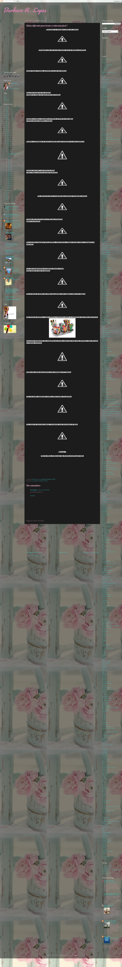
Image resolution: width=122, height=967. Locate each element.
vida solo (104, 847)
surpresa (104, 793)
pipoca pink (104, 665)
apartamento (105, 349)
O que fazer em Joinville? (108, 100)
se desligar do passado (107, 736)
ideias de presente (106, 550)
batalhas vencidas (106, 359)
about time (104, 318)
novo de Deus (105, 615)
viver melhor (105, 212)
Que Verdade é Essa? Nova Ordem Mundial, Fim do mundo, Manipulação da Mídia (12, 290)
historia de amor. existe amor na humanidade (110, 540)
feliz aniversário (106, 177)
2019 (6, 119)
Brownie (104, 240)
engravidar (104, 483)
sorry (103, 786)
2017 (6, 123)
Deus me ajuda (105, 250)
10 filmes (104, 217)
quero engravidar (106, 706)
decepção (104, 447)
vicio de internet (105, 836)
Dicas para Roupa (106, 91)
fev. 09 (9, 173)
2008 (6, 199)
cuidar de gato (105, 167)
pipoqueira (104, 667)
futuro (103, 528)
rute (103, 730)
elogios (103, 478)
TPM (103, 303)
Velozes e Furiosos (106, 312)
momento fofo (105, 589)
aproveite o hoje (105, 357)
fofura (103, 517)
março (8, 142)
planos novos (105, 670)
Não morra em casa (107, 147)
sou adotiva (104, 788)
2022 (6, 113)
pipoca (103, 659)
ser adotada (105, 749)
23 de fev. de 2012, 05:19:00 (43, 490)
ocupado (104, 629)
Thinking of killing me (107, 306)
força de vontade (106, 523)
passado (104, 637)
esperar (104, 175)
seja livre (104, 197)
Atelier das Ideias (9, 278)
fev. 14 (9, 167)
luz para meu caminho (107, 567)
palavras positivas (106, 635)
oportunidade (105, 631)
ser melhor (104, 758)
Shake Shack (105, 295)
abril (8, 140)
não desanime (105, 619)
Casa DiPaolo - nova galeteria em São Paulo (16, 259)
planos (103, 668)
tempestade (105, 803)
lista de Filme (105, 178)
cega (103, 386)
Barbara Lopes (13, 83)
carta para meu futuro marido (109, 379)
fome (103, 519)
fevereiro (9, 144)
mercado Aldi (105, 582)
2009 (6, 197)
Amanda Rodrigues (106, 225)
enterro (103, 487)
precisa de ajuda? (106, 682)
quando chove (105, 696)
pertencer (104, 657)
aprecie (103, 353)
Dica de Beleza (105, 82)
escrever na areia (106, 493)
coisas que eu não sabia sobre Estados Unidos (111, 404)
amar (103, 338)
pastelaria (104, 641)
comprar (104, 417)
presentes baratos (106, 687)
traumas (104, 814)
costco (103, 436)
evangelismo (105, 500)
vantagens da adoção (107, 823)
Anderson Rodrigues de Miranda (111, 894)
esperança (104, 495)
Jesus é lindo (105, 264)
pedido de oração (106, 644)
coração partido (105, 428)
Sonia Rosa (104, 297)
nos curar (104, 608)
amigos (103, 117)
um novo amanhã (106, 819)
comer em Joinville (106, 163)
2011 (6, 193)
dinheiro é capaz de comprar (108, 467)
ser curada (104, 754)
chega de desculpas (106, 388)
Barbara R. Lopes (24, 10)
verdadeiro (104, 834)
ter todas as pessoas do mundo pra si (111, 806)
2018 (6, 121)
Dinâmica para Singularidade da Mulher (111, 139)
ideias (103, 548)
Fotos (5, 98)
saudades (104, 193)
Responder (32, 496)
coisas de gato (105, 398)
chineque (104, 390)
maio (8, 137)
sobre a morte (105, 769)
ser (103, 747)
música (103, 604)
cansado (104, 373)
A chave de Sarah (106, 221)
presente (104, 190)
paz (103, 642)
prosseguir (104, 691)
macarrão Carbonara (107, 570)
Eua (103, 74)
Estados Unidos (105, 96)
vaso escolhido (105, 827)
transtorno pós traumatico (108, 810)
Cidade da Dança (106, 242)
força (103, 521)
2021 (6, 115)
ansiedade (104, 345)
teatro (103, 799)
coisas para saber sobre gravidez (110, 401)
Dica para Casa (105, 83)
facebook (104, 506)
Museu (103, 275)
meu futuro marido (106, 585)
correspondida (105, 432)
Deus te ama (105, 109)
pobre (103, 672)
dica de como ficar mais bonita (109, 463)
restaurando (105, 722)
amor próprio (105, 340)
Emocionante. (105, 256)
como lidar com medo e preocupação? (110, 411)
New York (104, 277)
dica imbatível (105, 104)
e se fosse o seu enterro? (108, 474)
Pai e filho (104, 284)
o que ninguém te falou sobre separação (109, 623)
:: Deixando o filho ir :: (16, 279)
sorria (103, 206)
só (102, 797)
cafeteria (104, 372)
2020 (6, 117)
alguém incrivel (105, 334)
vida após (104, 838)
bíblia (103, 364)
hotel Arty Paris (106, 546)
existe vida (104, 502)
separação (104, 199)
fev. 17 (9, 161)
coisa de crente (105, 396)
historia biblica (105, 537)
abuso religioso (105, 321)
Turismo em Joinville (107, 308)
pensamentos (105, 188)
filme (103, 108)
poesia (103, 676)
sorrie (103, 784)
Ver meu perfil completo (14, 88)
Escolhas (104, 141)
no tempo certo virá (106, 606)
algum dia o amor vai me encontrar (110, 331)
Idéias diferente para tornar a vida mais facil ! (15, 154)
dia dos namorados (106, 462)
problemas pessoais (106, 689)
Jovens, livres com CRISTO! (110, 921)
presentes (104, 685)
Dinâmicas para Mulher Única (109, 72)
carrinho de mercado (107, 375)
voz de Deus (105, 859)
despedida (104, 456)
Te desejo (104, 304)
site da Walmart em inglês (108, 767)
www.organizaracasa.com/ (11, 214)
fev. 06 (9, 180)
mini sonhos (105, 587)
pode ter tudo (105, 674)
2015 (6, 128)
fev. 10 (9, 171)
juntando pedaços (106, 561)
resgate (104, 719)
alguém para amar (106, 152)
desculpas (104, 450)
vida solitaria (105, 845)
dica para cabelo (105, 173)
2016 (6, 125)
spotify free (105, 790)
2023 (6, 111)
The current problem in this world (111, 895)
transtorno (104, 808)
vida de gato (105, 210)
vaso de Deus (105, 825)
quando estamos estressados (109, 698)
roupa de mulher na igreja (108, 728)
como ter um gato (106, 415)
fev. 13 (9, 169)
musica (103, 598)
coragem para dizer (106, 426)
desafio (103, 449)
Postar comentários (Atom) (36, 556)
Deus (103, 95)
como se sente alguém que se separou (111, 413)
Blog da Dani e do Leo (107, 868)
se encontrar (105, 737)
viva (103, 132)
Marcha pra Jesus (106, 267)
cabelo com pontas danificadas (109, 368)
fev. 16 (9, 163)
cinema (103, 394)
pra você (104, 680)
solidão (103, 777)
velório (103, 831)
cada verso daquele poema (108, 370)
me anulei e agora (106, 576)
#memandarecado (106, 216)
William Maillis (105, 316)
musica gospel (105, 602)
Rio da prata (105, 291)
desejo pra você (105, 452)
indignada (104, 554)
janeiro (8, 190)
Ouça (103, 280)
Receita (103, 61)
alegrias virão (105, 329)
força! (103, 524)
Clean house (105, 244)
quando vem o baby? (107, 700)
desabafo (104, 169)
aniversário (104, 154)
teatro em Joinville (106, 801)
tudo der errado (105, 817)
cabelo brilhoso (105, 366)
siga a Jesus (105, 762)
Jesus (103, 111)
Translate (113, 33)
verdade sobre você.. (106, 832)
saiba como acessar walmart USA (110, 732)
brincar (103, 158)
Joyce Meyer (105, 871)
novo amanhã (105, 613)
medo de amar (105, 578)
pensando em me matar (107, 648)
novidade (104, 609)
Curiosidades (35, 481)
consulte (104, 419)
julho (8, 133)
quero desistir (105, 704)
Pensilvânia (104, 286)
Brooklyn (104, 238)
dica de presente (106, 465)
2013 (6, 130)
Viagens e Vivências (10, 297)
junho (8, 135)
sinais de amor (105, 765)
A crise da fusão (106, 223)
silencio (103, 763)
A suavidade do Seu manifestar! (114, 923)
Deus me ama (105, 136)
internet (104, 557)
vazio (103, 829)
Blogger (75, 955)
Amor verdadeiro (106, 80)
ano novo (104, 344)
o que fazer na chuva (107, 186)
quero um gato (105, 709)
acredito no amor (106, 323)
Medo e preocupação (106, 269)
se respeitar (105, 741)
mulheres (104, 184)
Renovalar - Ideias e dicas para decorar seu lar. (12, 221)
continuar (104, 423)
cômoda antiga (105, 445)
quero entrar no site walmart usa (110, 708)
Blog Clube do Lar (9, 250)
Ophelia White (105, 278)
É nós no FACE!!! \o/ (114, 937)
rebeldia (104, 715)
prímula (104, 693)
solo (103, 780)
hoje (103, 544)
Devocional (6, 100)
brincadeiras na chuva (107, 360)
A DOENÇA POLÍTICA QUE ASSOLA (13, 293)
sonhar (103, 203)
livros (103, 565)
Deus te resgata (106, 252)
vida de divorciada (106, 842)
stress (103, 791)
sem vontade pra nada (107, 745)
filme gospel (105, 511)
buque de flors (105, 362)
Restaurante (105, 149)
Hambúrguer (105, 143)
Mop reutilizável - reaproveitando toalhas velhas (16, 270)
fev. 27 (9, 147)
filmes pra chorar (106, 515)
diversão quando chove (107, 472)
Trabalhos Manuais (43, 481)
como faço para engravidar (108, 409)
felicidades (104, 509)
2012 (6, 132)
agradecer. (104, 85)
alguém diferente (106, 332)
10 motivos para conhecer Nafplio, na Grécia (12, 210)
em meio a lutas (106, 480)
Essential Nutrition (16, 234)
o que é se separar (106, 627)
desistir (104, 454)
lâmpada (104, 568)
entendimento (105, 485)
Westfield (104, 314)
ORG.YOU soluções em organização (109, 906)
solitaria (104, 778)
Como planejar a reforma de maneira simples (11, 245)
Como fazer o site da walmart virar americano (110, 248)
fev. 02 (9, 186)
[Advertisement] (62, 537)
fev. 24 (9, 149)
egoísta (103, 476)
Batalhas (104, 234)
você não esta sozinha (107, 851)
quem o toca (105, 702)
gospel (103, 70)
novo (103, 611)
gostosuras (104, 534)
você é (103, 855)
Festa (103, 260)
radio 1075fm (105, 711)
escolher (104, 489)
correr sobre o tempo (107, 430)
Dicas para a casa (9, 267)
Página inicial (62, 552)
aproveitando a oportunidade (108, 355)
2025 (6, 107)
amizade (104, 119)
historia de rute (105, 542)
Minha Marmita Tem (109, 881)
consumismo (105, 421)
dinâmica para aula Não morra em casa (110, 470)
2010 (6, 195)
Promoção (104, 290)
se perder (104, 739)
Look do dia (104, 265)
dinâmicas (104, 87)
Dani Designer (33, 490)
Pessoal (104, 76)
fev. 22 (9, 157)
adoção (103, 325)
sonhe (103, 205)
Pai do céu (104, 282)
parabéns (104, 130)
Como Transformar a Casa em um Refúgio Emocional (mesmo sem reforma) (16, 225)
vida (103, 208)
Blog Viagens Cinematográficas (12, 299)
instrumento (105, 555)
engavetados (105, 482)
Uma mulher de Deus (107, 150)
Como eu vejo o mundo (107, 245)
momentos (104, 591)
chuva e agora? (105, 392)
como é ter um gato (106, 122)
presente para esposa (107, 683)
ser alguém (104, 750)
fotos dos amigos (106, 526)
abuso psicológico (106, 319)
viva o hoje (104, 849)
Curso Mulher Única (106, 59)
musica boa (104, 600)
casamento (104, 162)
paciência (104, 633)
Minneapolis (105, 271)
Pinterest (104, 288)
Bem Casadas (107, 936)
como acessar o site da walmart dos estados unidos (110, 407)
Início (5, 96)
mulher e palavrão (106, 595)
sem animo (104, 743)
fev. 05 (9, 182)
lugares (104, 128)
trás (103, 816)
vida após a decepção (107, 840)
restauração (105, 724)
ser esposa (104, 756)
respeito (104, 721)
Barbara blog (105, 232)
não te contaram (106, 621)
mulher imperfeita (106, 596)
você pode (104, 853)
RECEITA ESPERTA (9, 233)
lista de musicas (106, 180)
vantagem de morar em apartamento (111, 821)
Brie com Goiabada (9, 256)
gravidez (104, 536)
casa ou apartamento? (107, 160)
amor (103, 78)
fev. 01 (9, 188)
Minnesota (104, 273)
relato (103, 191)
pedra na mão (105, 646)
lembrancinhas (105, 126)
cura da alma (105, 443)
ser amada (104, 752)
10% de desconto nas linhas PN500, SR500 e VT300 (12, 252)
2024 (6, 109)
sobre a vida (105, 201)
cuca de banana (105, 439)
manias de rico (105, 574)
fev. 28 (9, 145)
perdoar (104, 650)
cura (103, 441)
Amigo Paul (104, 229)
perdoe (103, 652)
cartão (103, 381)
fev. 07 (9, 177)
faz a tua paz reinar (107, 508)
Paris (103, 102)
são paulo (104, 795)
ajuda (103, 327)
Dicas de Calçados (106, 254)
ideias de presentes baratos (108, 552)
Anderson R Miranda (107, 866)
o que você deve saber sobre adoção (110, 626)
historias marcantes (107, 65)
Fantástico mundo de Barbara (109, 258)
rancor (103, 713)
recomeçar (104, 717)
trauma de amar (106, 812)
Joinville (104, 98)
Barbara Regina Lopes (107, 134)
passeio (104, 639)
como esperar (105, 165)
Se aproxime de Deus (107, 293)
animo (103, 342)
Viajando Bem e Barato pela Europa (12, 207)
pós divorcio (104, 695)
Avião (103, 231)
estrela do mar (105, 498)
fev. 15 (9, 165)
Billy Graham (105, 236)
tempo (103, 805)
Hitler (103, 262)
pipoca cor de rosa (106, 661)
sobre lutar (104, 771)
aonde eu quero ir (106, 347)
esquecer (104, 496)
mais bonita (105, 572)
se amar (104, 734)
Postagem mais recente (34, 552)
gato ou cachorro (106, 530)
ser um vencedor (106, 760)
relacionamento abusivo (107, 106)
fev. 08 (9, 175)
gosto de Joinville (106, 532)
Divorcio (104, 93)
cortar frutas (105, 434)
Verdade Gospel (105, 873)
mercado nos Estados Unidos (109, 583)
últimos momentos (106, 214)
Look (103, 145)
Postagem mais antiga (90, 552)
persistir (104, 655)
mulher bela (105, 593)
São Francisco (105, 299)
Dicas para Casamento (107, 137)
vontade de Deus (106, 857)
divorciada (104, 124)
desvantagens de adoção (107, 458)
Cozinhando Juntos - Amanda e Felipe (110, 870)
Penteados (104, 113)
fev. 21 (9, 159)
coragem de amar (106, 424)
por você (104, 678)
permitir (104, 654)
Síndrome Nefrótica (106, 301)
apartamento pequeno (107, 351)
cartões (104, 383)
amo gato (104, 121)
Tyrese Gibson (105, 310)
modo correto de (106, 182)
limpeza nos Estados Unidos (108, 563)
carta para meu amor (107, 377)
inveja (103, 559)
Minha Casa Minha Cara (11, 244)
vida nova (104, 844)
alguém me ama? (106, 336)
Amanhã (104, 227)
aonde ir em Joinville (107, 156)
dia (102, 460)
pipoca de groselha (106, 663)
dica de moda (105, 171)
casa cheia (104, 385)
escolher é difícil (105, 491)
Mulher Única (105, 67)
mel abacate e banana (107, 580)
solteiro (103, 782)
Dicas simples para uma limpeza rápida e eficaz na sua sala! (12, 216)
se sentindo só (105, 195)
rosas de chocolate (106, 726)
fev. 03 (9, 184)
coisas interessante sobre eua (109, 399)
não (103, 617)
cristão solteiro (105, 437)
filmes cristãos (105, 513)
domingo (104, 63)
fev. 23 (9, 152)
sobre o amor (105, 773)
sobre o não (105, 775)
